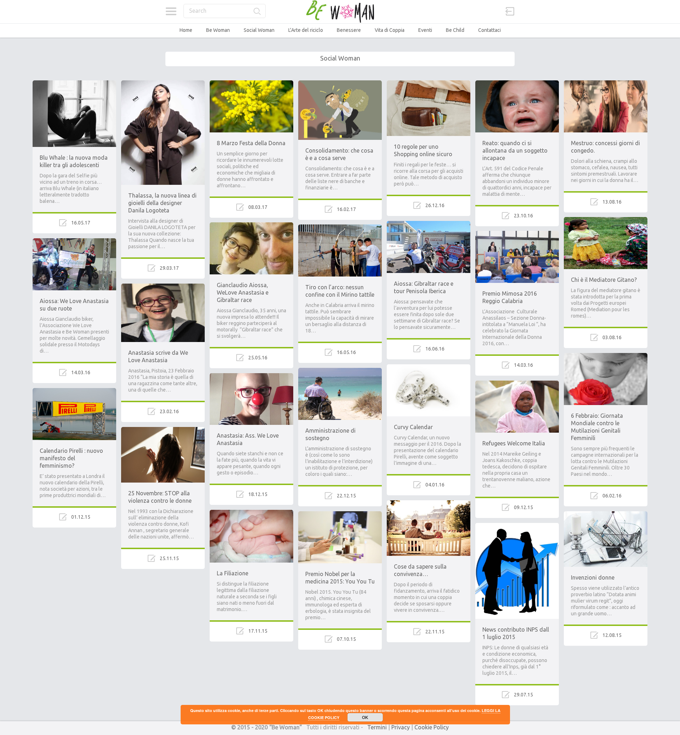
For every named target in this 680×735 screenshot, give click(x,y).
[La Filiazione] (251, 513)
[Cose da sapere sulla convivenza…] (428, 503)
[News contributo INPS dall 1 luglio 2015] (517, 526)
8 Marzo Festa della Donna (251, 143)
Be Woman (218, 30)
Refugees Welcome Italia (513, 443)
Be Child (455, 30)
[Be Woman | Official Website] (340, 11)
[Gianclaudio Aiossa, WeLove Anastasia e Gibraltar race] (251, 225)
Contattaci (489, 30)
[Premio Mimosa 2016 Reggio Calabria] (517, 234)
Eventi (425, 30)
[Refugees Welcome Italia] (517, 384)
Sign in (510, 11)
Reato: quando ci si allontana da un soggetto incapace (515, 150)
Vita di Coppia (389, 30)
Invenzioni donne (592, 577)
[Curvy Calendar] (428, 367)
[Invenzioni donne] (605, 514)
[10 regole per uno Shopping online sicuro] (428, 83)
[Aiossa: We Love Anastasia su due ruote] (74, 241)
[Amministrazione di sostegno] (340, 371)
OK (365, 717)
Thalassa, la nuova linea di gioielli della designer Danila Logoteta (162, 202)
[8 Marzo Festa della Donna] (251, 83)
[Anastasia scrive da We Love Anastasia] (163, 287)
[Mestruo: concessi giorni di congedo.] (605, 83)
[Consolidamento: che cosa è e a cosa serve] (340, 83)
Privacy (400, 727)
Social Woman (259, 30)
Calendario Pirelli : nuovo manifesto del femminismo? (71, 458)
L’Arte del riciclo (305, 30)
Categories (170, 11)
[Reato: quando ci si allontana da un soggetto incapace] (517, 83)
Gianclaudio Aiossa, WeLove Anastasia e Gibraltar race (242, 292)
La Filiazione (232, 573)
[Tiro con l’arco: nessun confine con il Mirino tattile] (340, 227)
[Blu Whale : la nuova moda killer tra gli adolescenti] (74, 83)
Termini (377, 727)
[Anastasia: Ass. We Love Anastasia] (251, 376)
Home (186, 30)
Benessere (349, 30)
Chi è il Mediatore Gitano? (604, 280)
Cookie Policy (431, 727)
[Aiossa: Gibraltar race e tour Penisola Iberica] (428, 224)
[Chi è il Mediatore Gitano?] (605, 220)
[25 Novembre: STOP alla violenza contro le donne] (163, 430)
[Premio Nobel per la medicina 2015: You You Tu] (340, 514)
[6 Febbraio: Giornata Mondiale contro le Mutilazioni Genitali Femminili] (605, 356)
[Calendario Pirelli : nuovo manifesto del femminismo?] (74, 391)
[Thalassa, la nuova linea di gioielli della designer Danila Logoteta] (163, 83)
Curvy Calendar (413, 427)
